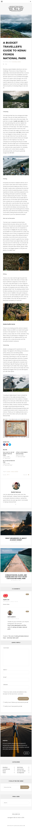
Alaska (8, 471)
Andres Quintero (12, 616)
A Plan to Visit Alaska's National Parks (22, 452)
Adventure (5, 767)
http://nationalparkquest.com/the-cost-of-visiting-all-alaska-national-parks (17, 627)
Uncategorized (20, 772)
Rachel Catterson (16, 492)
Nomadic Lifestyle (21, 771)
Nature (4, 771)
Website (5, 684)
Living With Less (6, 769)
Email (5, 677)
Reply (27, 594)
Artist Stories (20, 767)
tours (13, 230)
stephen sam (6, 599)
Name (5, 669)
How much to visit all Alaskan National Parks (8, 453)
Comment (6, 648)
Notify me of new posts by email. (13, 706)
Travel (4, 772)
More (26, 753)
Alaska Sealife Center (9, 324)
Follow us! (16, 814)
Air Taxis (19, 132)
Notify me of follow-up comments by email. (16, 702)
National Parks (16, 61)
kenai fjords (14, 471)
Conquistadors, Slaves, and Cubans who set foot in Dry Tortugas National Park (16, 576)
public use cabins (19, 121)
